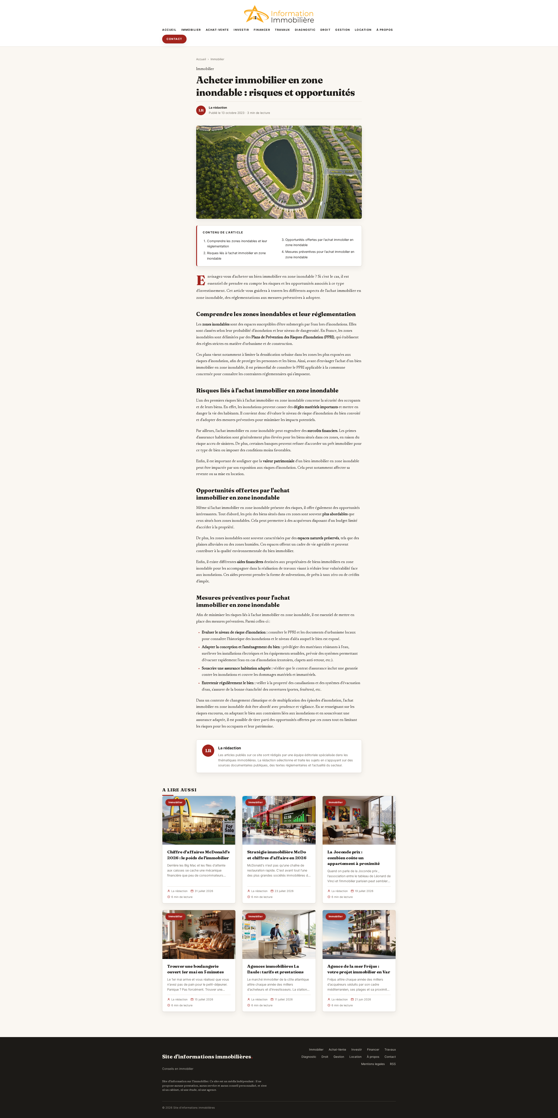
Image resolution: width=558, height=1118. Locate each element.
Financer (262, 29)
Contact (174, 39)
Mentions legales (373, 1064)
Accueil (169, 29)
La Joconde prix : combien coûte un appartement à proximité (353, 857)
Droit (325, 29)
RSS (393, 1064)
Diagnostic (305, 29)
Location (363, 29)
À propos (384, 29)
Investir (241, 29)
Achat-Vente (217, 29)
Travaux (282, 29)
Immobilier (191, 29)
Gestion (342, 29)
